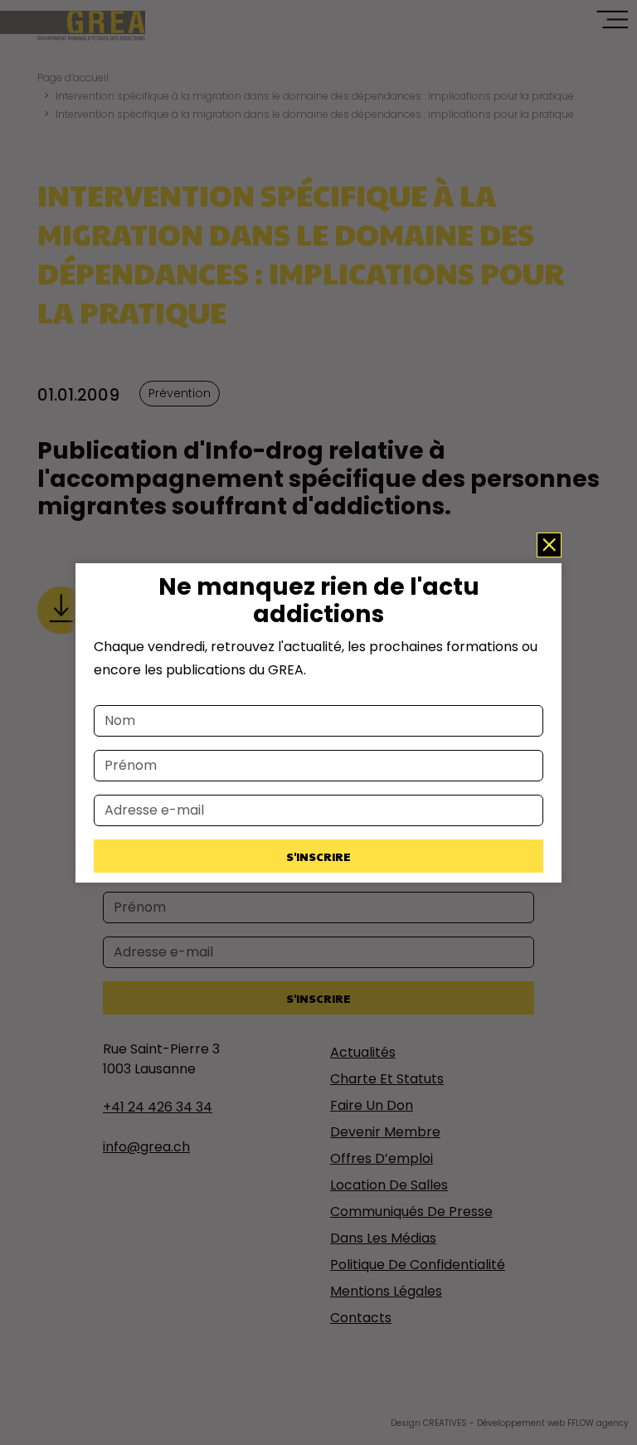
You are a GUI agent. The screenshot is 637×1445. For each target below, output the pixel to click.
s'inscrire (318, 856)
